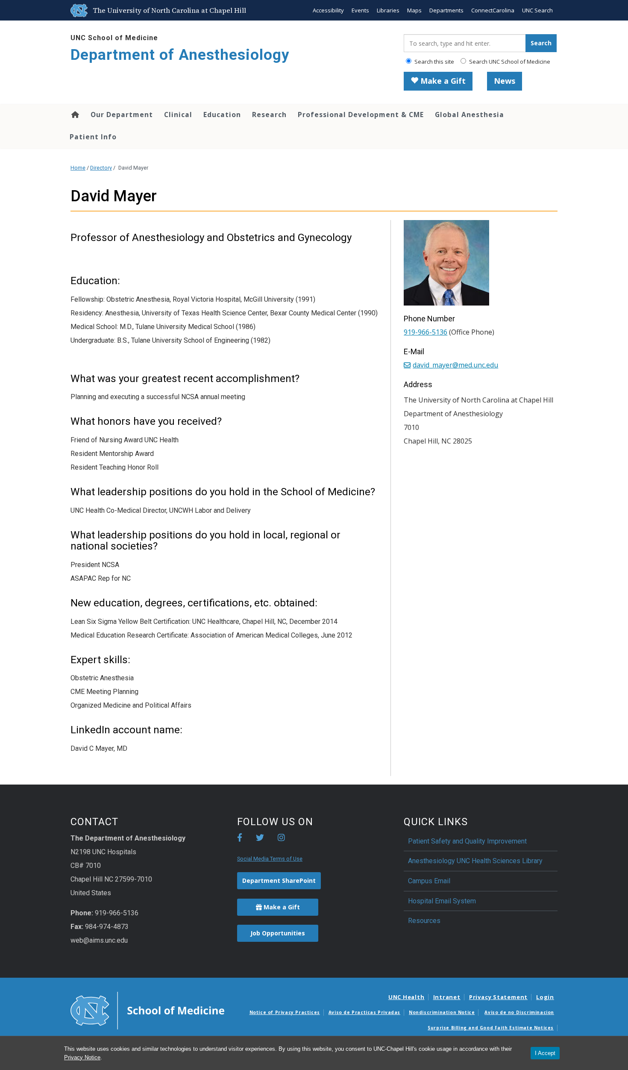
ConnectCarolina (492, 10)
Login (545, 997)
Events (360, 10)
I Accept (545, 1053)
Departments (446, 10)
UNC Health (406, 997)
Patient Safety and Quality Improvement (467, 841)
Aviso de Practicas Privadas (364, 1012)
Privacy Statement (498, 997)
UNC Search (537, 10)
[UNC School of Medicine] (147, 1010)
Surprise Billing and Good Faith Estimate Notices (491, 1028)
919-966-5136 (425, 332)
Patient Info (93, 136)
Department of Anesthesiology (180, 55)
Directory (101, 168)
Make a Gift (442, 81)
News (504, 81)
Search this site (433, 61)
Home (74, 114)
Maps (414, 10)
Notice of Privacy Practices (284, 1012)
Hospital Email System (442, 901)
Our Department (122, 114)
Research (269, 114)
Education (222, 114)
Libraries (388, 10)
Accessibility (328, 10)
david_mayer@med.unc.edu (455, 365)
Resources (424, 921)
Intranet (447, 997)
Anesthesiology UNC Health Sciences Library (475, 861)
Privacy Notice (82, 1057)
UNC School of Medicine (114, 38)
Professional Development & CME (361, 114)
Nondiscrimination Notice (442, 1012)
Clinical (178, 114)
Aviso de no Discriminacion (519, 1012)
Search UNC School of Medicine (509, 61)
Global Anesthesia (469, 114)
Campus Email (429, 881)
